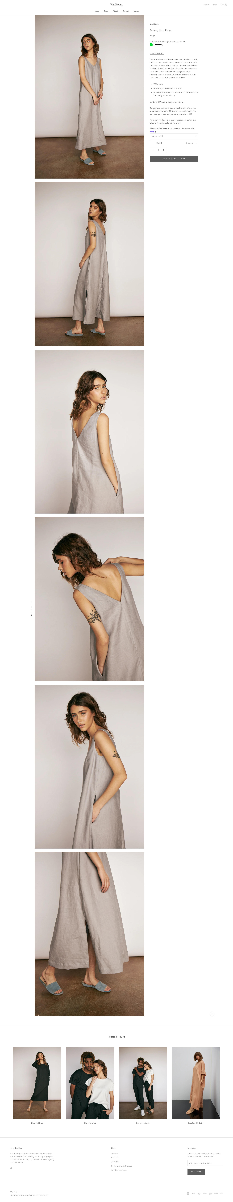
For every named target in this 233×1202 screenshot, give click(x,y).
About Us (115, 1161)
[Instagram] (11, 1168)
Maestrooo (24, 1195)
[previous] (7, 1084)
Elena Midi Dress (37, 1123)
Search (214, 4)
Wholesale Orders (119, 1170)
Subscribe (196, 1171)
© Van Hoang (14, 1192)
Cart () (224, 4)
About (115, 11)
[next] (225, 1084)
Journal (136, 11)
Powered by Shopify (39, 1195)
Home (96, 11)
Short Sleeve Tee (90, 1123)
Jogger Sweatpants (143, 1123)
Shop (106, 11)
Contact (126, 11)
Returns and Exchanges (121, 1166)
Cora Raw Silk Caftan (195, 1123)
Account (206, 4)
